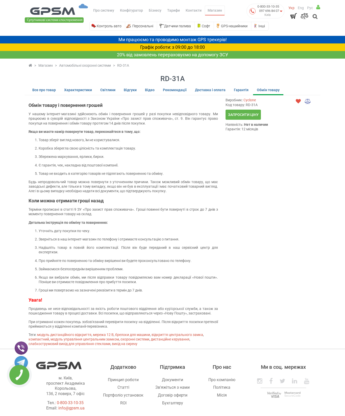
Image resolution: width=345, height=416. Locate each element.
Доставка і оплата (210, 90)
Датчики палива (177, 26)
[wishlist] (298, 101)
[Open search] (314, 17)
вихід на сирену (124, 344)
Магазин (215, 10)
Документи (172, 379)
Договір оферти (172, 395)
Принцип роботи (123, 379)
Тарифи (173, 10)
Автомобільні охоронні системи (85, 65)
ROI (123, 403)
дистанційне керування (170, 339)
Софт (206, 26)
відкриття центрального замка (177, 335)
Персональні (142, 26)
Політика (221, 387)
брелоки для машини (132, 335)
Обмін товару (268, 90)
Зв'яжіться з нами (172, 387)
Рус (310, 8)
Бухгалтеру (172, 403)
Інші (261, 26)
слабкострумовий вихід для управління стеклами (69, 344)
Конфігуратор (131, 10)
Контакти (194, 10)
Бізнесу (155, 10)
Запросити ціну (243, 115)
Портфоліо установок (123, 395)
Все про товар (44, 90)
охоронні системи (134, 339)
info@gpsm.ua (71, 408)
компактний (39, 339)
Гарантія (241, 90)
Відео (150, 90)
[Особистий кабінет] (318, 7)
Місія (222, 395)
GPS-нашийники (234, 26)
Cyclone (249, 100)
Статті (123, 387)
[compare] (308, 101)
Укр (291, 8)
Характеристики (78, 90)
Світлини (107, 90)
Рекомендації (175, 90)
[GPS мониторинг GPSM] (56, 13)
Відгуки (130, 90)
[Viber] (21, 348)
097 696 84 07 (269, 11)
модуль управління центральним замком (85, 339)
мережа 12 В (103, 335)
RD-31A (123, 65)
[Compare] (304, 16)
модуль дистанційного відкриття (64, 335)
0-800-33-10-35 (268, 6)
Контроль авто (109, 26)
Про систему (103, 10)
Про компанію (221, 379)
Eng (301, 8)
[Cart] (293, 16)
